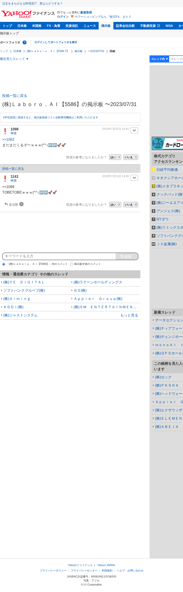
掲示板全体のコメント (87, 264)
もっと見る (129, 315)
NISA (169, 25)
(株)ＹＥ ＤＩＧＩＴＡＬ (24, 282)
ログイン (63, 16)
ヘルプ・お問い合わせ (130, 570)
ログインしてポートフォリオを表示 (55, 42)
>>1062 (8, 139)
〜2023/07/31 (96, 51)
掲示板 (106, 25)
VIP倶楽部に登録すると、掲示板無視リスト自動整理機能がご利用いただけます (50, 117)
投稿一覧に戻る (14, 96)
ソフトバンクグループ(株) (24, 290)
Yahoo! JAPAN (106, 565)
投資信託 (72, 25)
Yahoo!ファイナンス (80, 565)
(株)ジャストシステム (20, 315)
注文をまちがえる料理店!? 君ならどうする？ (32, 3)
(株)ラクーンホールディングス (98, 282)
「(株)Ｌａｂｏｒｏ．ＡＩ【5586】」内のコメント (37, 264)
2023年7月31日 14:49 (115, 176)
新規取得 (86, 12)
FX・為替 (53, 25)
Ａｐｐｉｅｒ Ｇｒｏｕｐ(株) (98, 299)
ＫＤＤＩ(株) (13, 307)
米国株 (37, 25)
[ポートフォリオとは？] (24, 42)
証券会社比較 (125, 25)
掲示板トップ (9, 33)
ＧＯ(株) (80, 290)
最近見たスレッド (12, 59)
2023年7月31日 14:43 (115, 128)
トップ (7, 25)
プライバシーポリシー (53, 570)
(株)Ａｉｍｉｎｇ (17, 299)
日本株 (22, 25)
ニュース (89, 25)
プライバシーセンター (84, 570)
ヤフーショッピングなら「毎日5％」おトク (103, 16)
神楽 (13, 133)
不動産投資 (148, 25)
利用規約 (107, 570)
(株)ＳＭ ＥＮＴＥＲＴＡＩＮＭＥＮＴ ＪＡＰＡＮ (107, 307)
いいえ (131, 157)
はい (115, 157)
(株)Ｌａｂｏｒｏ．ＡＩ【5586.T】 (48, 51)
